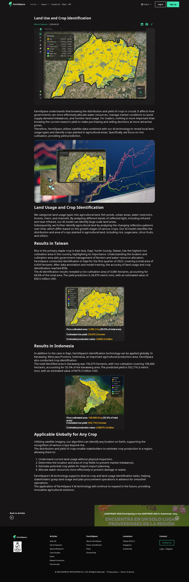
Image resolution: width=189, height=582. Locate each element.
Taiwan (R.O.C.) (129, 541)
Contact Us (55, 4)
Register (169, 549)
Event (52, 557)
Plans (64, 4)
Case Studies (55, 553)
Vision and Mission (94, 545)
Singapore (127, 545)
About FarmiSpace (93, 541)
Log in (160, 4)
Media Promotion (57, 560)
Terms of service (127, 572)
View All (53, 541)
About (43, 4)
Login (161, 549)
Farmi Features (56, 545)
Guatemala (127, 549)
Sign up (173, 4)
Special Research (57, 549)
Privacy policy (112, 572)
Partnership (55, 564)
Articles (33, 4)
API (69, 4)
